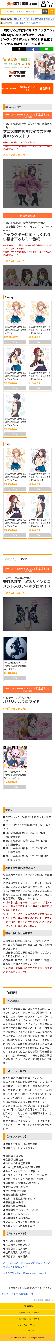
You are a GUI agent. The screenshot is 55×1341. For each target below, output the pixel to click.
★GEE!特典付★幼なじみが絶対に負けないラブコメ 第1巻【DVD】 (15, 477)
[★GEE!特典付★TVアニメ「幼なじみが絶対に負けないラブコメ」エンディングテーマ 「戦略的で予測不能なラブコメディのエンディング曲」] (15, 757)
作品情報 (45, 88)
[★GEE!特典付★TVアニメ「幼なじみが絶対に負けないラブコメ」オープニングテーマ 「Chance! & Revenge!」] (15, 648)
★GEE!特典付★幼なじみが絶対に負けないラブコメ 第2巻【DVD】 (40, 477)
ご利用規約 (28, 1306)
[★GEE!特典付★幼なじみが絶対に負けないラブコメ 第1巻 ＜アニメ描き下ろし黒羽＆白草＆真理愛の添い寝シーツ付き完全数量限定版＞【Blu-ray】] (15, 313)
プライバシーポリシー (28, 1324)
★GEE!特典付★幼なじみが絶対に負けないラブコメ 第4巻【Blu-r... (15, 422)
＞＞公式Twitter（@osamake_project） (26, 1273)
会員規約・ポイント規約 (27, 1312)
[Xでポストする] (19, 49)
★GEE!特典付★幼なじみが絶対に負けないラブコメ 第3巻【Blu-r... (40, 376)
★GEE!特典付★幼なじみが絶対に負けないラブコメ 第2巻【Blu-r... (15, 376)
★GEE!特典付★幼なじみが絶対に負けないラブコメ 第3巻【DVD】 (15, 523)
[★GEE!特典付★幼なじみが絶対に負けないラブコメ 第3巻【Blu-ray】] (39, 359)
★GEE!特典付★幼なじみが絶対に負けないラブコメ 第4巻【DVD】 (40, 523)
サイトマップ (28, 1330)
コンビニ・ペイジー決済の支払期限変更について (34, 19)
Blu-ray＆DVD (10, 88)
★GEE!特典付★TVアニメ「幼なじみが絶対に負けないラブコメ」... (15, 665)
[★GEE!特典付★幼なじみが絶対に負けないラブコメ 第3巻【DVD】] (15, 506)
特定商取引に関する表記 (27, 1318)
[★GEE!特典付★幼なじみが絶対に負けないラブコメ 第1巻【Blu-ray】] (39, 313)
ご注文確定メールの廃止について (28, 22)
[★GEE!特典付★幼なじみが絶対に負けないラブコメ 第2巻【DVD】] (39, 460)
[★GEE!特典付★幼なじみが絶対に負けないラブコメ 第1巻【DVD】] (15, 460)
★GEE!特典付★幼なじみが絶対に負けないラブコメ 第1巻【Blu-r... (40, 330)
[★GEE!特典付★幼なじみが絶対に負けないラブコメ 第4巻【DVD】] (39, 506)
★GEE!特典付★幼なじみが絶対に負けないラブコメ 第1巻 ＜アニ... (15, 330)
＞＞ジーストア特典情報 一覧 (18, 1294)
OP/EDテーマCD (27, 88)
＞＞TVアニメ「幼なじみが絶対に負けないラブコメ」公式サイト (26, 1264)
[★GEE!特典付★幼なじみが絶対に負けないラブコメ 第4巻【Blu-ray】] (15, 405)
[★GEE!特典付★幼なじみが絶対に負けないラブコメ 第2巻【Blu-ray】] (15, 359)
